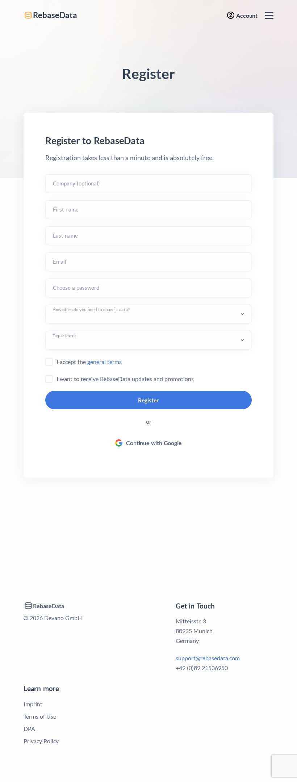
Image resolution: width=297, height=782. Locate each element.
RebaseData (55, 15)
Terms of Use (40, 716)
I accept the (89, 361)
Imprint (33, 704)
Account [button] (246, 15)
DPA (29, 728)
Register (148, 400)
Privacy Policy (41, 740)
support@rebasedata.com (208, 658)
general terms (104, 361)
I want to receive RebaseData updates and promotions (125, 378)
